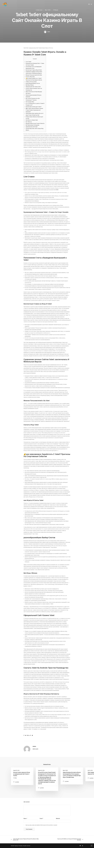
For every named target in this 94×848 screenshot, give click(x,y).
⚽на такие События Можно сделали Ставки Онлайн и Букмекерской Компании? (34, 110)
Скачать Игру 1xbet (30, 76)
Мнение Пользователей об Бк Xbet (34, 75)
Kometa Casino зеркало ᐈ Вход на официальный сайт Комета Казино (21, 774)
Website (58, 818)
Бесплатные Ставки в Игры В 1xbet (34, 70)
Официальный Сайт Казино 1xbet (33, 86)
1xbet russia (39, 9)
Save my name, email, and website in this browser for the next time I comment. (41, 825)
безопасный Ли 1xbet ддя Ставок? (33, 106)
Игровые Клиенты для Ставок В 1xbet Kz (35, 123)
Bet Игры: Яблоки (30, 85)
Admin (48, 31)
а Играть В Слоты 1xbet (31, 81)
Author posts (35, 748)
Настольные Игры (30, 101)
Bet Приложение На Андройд (32, 125)
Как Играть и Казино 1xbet (32, 120)
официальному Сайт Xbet (31, 126)
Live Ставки (28, 61)
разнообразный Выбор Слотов (33, 83)
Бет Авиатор (29, 121)
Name (25, 818)
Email (41, 818)
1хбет (57, 189)
